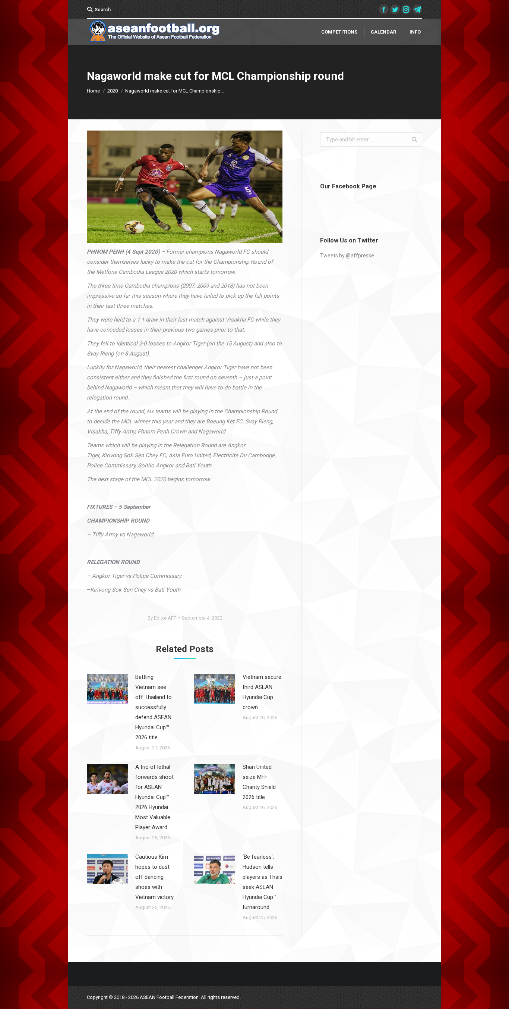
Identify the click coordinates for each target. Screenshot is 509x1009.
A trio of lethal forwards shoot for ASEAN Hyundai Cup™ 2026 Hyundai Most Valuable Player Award (154, 797)
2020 (112, 91)
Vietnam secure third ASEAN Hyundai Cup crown (262, 692)
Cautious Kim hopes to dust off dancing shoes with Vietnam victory (154, 876)
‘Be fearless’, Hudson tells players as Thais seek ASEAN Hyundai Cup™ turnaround (262, 882)
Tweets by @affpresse (347, 255)
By (162, 618)
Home (93, 91)
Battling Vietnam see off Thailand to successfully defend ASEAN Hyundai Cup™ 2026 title (153, 707)
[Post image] (107, 689)
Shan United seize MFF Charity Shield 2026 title (259, 782)
